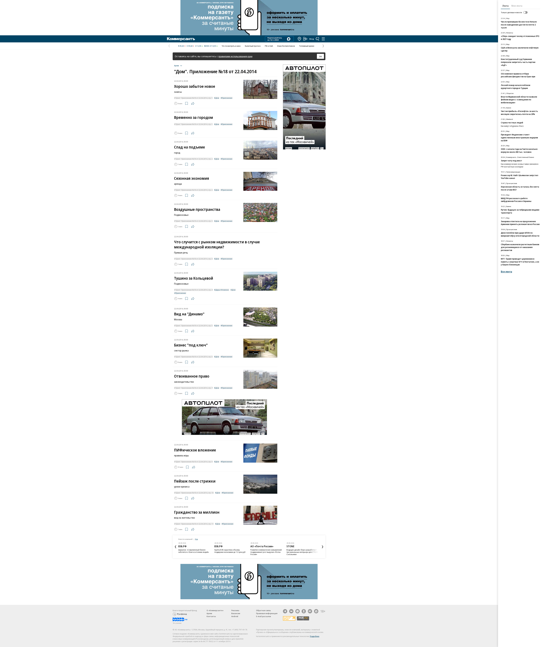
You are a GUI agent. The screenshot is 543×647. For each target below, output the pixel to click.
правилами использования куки (235, 56)
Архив (209, 613)
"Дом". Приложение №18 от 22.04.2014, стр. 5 (194, 325)
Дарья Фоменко (222, 290)
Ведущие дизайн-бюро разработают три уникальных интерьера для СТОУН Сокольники (302, 552)
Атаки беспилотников (286, 46)
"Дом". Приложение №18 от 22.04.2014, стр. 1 (194, 98)
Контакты (211, 616)
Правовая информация (266, 613)
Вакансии (235, 613)
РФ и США (269, 46)
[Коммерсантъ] (181, 39)
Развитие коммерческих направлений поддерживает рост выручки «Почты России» (266, 552)
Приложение (227, 98)
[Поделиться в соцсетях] (192, 103)
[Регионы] (299, 39)
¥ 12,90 (198, 46)
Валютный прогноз (253, 46)
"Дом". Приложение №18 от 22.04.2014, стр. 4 (194, 290)
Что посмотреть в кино (231, 46)
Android (234, 616)
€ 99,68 (190, 46)
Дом (217, 98)
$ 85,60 (181, 46)
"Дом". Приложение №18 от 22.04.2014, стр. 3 (194, 221)
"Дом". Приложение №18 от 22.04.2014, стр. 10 (194, 492)
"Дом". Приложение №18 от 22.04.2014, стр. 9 (194, 461)
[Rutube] (310, 611)
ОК (320, 56)
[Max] (316, 611)
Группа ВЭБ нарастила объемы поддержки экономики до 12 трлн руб (229, 551)
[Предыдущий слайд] (175, 547)
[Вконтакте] (291, 611)
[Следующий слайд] (322, 547)
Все (196, 539)
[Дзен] (297, 611)
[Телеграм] (285, 611)
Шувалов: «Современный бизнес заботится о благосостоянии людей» (193, 551)
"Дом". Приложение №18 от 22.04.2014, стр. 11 (194, 524)
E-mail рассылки (263, 616)
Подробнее (314, 636)
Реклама (235, 610)
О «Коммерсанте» (215, 610)
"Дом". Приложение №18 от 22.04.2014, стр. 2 (194, 159)
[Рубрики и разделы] (323, 39)
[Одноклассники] (304, 611)
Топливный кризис (306, 46)
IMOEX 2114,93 (210, 46)
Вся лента (506, 271)
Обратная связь (263, 610)
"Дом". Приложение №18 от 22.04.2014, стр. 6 (194, 356)
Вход (311, 39)
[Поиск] (317, 39)
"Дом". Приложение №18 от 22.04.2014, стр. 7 (194, 388)
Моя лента (516, 5)
